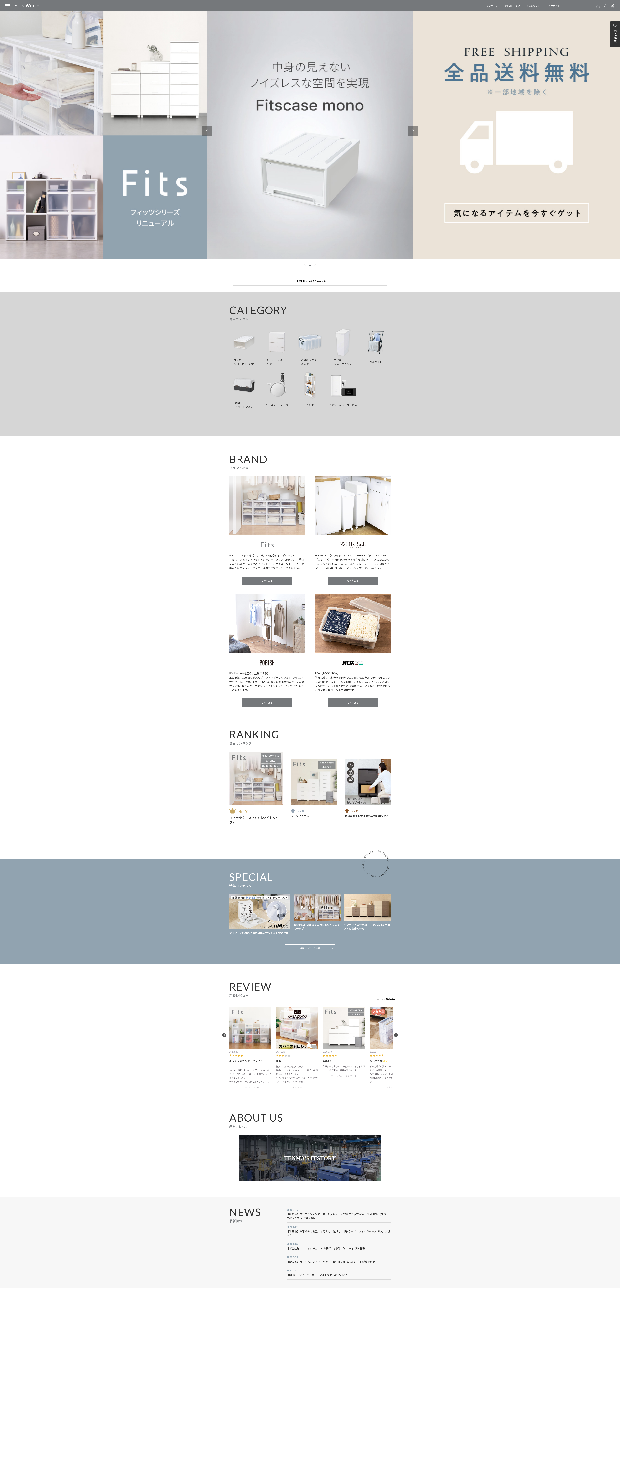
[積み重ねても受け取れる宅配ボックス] (368, 782)
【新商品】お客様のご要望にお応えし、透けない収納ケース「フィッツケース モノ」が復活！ (338, 1233)
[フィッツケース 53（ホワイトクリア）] (256, 778)
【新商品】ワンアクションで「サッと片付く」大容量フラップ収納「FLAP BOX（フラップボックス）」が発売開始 (338, 1216)
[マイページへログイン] (597, 5)
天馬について (533, 5)
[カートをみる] (612, 5)
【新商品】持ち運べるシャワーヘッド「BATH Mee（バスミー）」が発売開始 (331, 1262)
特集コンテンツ (512, 5)
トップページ (491, 5)
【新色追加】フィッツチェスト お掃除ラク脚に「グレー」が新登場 (326, 1248)
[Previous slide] (207, 131)
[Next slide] (413, 131)
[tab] (305, 265)
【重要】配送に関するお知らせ (310, 280)
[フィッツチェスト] (314, 782)
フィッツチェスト (301, 816)
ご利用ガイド (553, 5)
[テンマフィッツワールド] (27, 5)
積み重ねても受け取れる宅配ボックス (367, 816)
